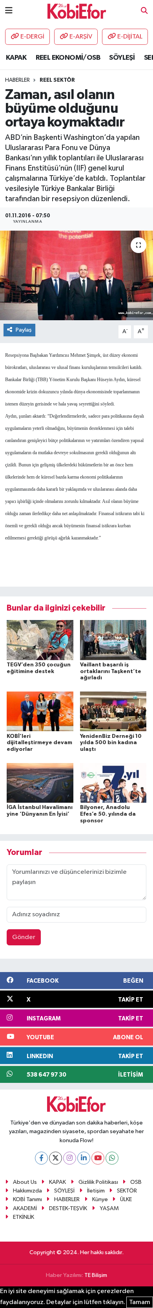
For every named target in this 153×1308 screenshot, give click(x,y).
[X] (55, 1158)
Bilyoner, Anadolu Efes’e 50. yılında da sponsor (108, 814)
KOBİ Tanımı (27, 1199)
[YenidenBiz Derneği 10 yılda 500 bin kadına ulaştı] (113, 711)
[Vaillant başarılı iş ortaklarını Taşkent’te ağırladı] (113, 640)
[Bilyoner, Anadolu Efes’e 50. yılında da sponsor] (113, 782)
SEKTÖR (127, 1191)
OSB (136, 1182)
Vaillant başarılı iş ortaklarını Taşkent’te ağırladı (110, 671)
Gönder (23, 937)
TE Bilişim (95, 1275)
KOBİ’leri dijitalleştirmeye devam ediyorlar (39, 743)
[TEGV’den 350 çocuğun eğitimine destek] (40, 640)
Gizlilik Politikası (98, 1182)
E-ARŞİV (80, 36)
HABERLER (67, 1199)
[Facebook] (41, 1158)
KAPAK (16, 57)
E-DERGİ (32, 36)
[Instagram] (69, 1158)
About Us (25, 1182)
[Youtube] (97, 1158)
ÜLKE (126, 1199)
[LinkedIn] (83, 1158)
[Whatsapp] (112, 1158)
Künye (100, 1199)
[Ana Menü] (9, 10)
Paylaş (24, 330)
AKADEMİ (25, 1208)
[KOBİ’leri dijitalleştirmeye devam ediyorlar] (40, 711)
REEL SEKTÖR (57, 80)
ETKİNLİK (23, 1217)
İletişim (96, 1191)
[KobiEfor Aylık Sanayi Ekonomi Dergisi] (76, 10)
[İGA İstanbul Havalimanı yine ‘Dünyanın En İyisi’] (40, 782)
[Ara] (144, 11)
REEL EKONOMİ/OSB (68, 57)
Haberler (17, 80)
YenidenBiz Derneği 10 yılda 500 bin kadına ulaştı (111, 743)
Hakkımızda (27, 1191)
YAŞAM (109, 1208)
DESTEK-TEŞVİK (68, 1208)
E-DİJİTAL (129, 36)
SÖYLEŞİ (122, 57)
